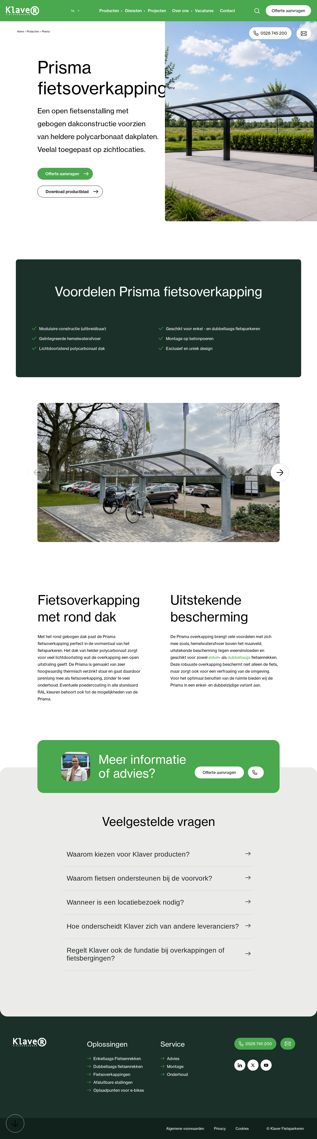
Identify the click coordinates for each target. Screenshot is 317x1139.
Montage (175, 1066)
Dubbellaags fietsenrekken (117, 1066)
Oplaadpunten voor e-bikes (118, 1090)
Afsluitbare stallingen (112, 1082)
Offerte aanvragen (288, 10)
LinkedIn (239, 1065)
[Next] (280, 472)
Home (20, 31)
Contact (227, 10)
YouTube (266, 1065)
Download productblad (67, 191)
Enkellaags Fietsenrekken (116, 1058)
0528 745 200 (274, 33)
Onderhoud (177, 1074)
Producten (109, 10)
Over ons (180, 10)
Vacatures (204, 10)
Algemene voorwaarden (185, 1128)
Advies (172, 1058)
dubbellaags (239, 657)
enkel (213, 657)
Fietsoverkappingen (111, 1074)
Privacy (220, 1128)
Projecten (157, 10)
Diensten (133, 10)
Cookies (242, 1128)
